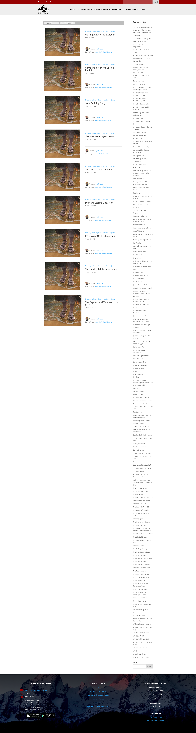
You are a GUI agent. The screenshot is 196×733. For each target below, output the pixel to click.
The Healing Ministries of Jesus (101, 269)
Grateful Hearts (138, 231)
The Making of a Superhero (142, 549)
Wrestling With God (139, 654)
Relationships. (138, 412)
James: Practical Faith (140, 285)
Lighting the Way (139, 347)
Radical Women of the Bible (142, 401)
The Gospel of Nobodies (141, 510)
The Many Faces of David (141, 552)
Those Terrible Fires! (140, 589)
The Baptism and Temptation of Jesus (101, 303)
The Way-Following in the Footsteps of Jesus (100, 31)
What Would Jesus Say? (141, 639)
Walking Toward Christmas (142, 624)
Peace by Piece (138, 394)
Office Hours (29, 697)
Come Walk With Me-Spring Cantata (99, 68)
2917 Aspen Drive (155, 717)
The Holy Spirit (138, 519)
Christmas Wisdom (139, 133)
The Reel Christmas (139, 571)
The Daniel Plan (138, 494)
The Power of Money (140, 555)
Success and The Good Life (142, 465)
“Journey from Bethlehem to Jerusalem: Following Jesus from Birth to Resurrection (142, 30)
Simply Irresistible (139, 444)
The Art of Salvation (140, 488)
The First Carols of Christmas (143, 497)
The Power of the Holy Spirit (142, 558)
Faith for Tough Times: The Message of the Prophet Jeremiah (142, 173)
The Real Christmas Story (141, 568)
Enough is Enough (139, 164)
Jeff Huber (99, 49)
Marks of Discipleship (140, 365)
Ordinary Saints (138, 391)
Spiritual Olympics (139, 447)
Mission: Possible (139, 368)
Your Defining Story (95, 103)
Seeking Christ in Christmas (142, 435)
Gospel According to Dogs (142, 228)
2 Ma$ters (136, 35)
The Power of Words (140, 561)
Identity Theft (137, 255)
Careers (98, 703)
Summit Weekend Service (103, 52)
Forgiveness (137, 193)
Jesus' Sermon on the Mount (143, 316)
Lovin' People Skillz (139, 362)
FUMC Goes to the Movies (142, 202)
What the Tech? (138, 636)
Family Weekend (138, 179)
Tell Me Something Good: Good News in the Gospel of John (142, 482)
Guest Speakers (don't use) (142, 240)
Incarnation (137, 258)
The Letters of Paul (139, 525)
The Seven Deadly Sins (141, 577)
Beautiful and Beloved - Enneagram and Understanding (141, 69)
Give (143, 9)
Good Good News (139, 225)
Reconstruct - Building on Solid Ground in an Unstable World (143, 406)
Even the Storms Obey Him (99, 202)
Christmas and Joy (139, 118)
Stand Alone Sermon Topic (142, 453)
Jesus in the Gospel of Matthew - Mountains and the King (142, 293)
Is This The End (138, 279)
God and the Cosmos (140, 216)
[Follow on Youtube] (46, 1)
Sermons (85, 9)
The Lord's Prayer (139, 546)
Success (136, 462)
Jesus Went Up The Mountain (100, 235)
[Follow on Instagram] (42, 1)
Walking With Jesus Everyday (100, 34)
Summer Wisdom (139, 471)
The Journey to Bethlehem (142, 522)
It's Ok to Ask (137, 282)
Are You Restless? (139, 64)
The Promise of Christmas (142, 565)
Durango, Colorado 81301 (155, 720)
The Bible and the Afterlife (142, 491)
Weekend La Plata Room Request (98, 695)
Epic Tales (136, 167)
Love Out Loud (138, 359)
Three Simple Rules (139, 601)
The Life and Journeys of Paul (143, 534)
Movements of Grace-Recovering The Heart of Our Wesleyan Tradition (143, 382)
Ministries (131, 9)
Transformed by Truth (140, 610)
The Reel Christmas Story (141, 574)
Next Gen (116, 9)
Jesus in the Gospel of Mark (142, 288)
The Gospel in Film (139, 504)
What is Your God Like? (141, 633)
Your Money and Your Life (142, 657)
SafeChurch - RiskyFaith (141, 426)
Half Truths (137, 243)
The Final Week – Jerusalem (99, 136)
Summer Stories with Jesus (142, 468)
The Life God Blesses (140, 537)
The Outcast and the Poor (98, 169)
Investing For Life (139, 272)
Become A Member (97, 699)
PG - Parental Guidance (141, 398)
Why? (135, 651)
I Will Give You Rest (139, 252)
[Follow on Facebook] (38, 1)
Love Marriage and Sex (141, 356)
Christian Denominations (141, 104)
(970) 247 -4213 (30, 693)
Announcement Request (98, 691)
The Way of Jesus (139, 580)
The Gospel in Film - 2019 (141, 507)
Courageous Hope (139, 156)
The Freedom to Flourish (141, 501)
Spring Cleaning (138, 450)
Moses (135, 371)
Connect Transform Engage (142, 147)
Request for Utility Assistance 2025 (98, 707)
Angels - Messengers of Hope (143, 55)
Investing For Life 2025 (141, 275)
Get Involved (101, 9)
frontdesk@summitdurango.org (36, 690)
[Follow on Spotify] (50, 1)
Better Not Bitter (138, 81)
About (73, 9)
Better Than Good (139, 84)
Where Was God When (141, 648)
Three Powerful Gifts (140, 598)
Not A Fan (136, 388)
